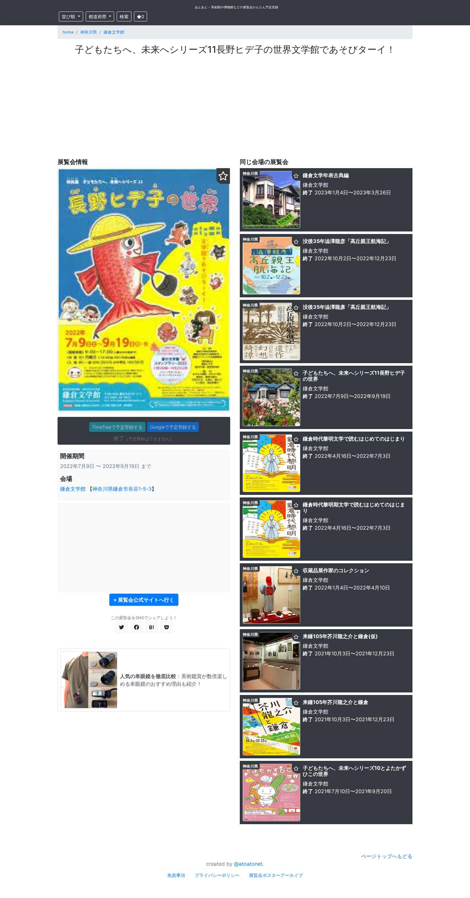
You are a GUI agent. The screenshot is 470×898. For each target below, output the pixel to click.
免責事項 (176, 875)
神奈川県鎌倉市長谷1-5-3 (122, 489)
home (68, 32)
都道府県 (98, 16)
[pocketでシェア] (166, 627)
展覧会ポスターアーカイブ (276, 875)
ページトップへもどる (386, 856)
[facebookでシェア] (136, 627)
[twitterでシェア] (121, 627)
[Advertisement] (235, 103)
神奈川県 (88, 32)
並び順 (69, 16)
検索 (124, 16)
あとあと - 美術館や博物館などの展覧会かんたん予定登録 (236, 7)
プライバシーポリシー (217, 875)
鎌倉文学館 (114, 32)
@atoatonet (248, 864)
